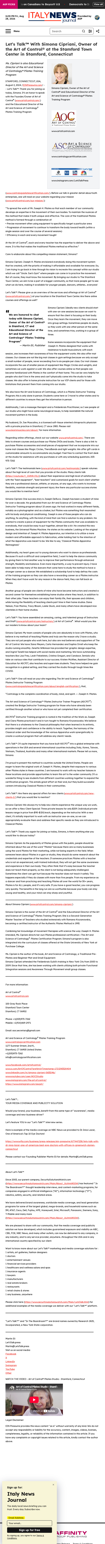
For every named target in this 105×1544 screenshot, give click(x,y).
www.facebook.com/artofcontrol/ (23, 1065)
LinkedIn (10, 1361)
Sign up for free (29, 1530)
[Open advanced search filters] (90, 31)
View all (98, 4)
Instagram (11, 1365)
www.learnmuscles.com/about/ (22, 430)
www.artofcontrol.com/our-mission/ (25, 200)
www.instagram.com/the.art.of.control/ (26, 1080)
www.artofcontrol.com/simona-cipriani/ (51, 904)
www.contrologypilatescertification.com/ (27, 193)
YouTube (10, 1369)
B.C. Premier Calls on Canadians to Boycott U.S (30, 4)
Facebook (10, 1354)
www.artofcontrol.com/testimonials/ (61, 468)
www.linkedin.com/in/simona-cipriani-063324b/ (30, 1072)
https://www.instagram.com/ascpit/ (24, 1084)
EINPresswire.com (32, 85)
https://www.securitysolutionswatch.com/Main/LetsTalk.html (56, 1302)
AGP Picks (9, 4)
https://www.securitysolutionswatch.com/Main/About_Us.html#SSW (42, 1183)
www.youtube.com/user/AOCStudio (24, 1076)
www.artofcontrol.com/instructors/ (35, 621)
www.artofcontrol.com (17, 996)
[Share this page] (98, 31)
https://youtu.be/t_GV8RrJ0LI (22, 476)
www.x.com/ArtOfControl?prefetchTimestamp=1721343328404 (38, 1068)
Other (8, 1373)
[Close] (53, 1484)
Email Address (16, 1517)
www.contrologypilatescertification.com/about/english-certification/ (42, 686)
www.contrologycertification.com (22, 1042)
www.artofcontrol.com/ (28, 100)
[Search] (83, 31)
